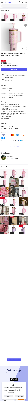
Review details (19, 396)
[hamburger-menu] (2, 2)
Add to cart (14, 69)
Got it (8, 396)
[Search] (24, 5)
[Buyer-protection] (16, 65)
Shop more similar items (14, 359)
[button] (19, 2)
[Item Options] (25, 25)
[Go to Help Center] (7, 88)
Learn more (10, 80)
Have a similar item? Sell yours (14, 146)
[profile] (25, 2)
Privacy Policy (11, 392)
